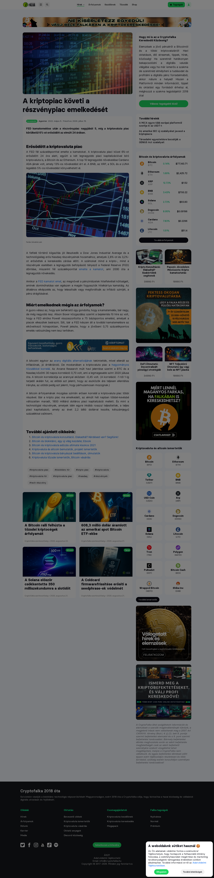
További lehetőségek (192, 872)
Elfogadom (161, 872)
